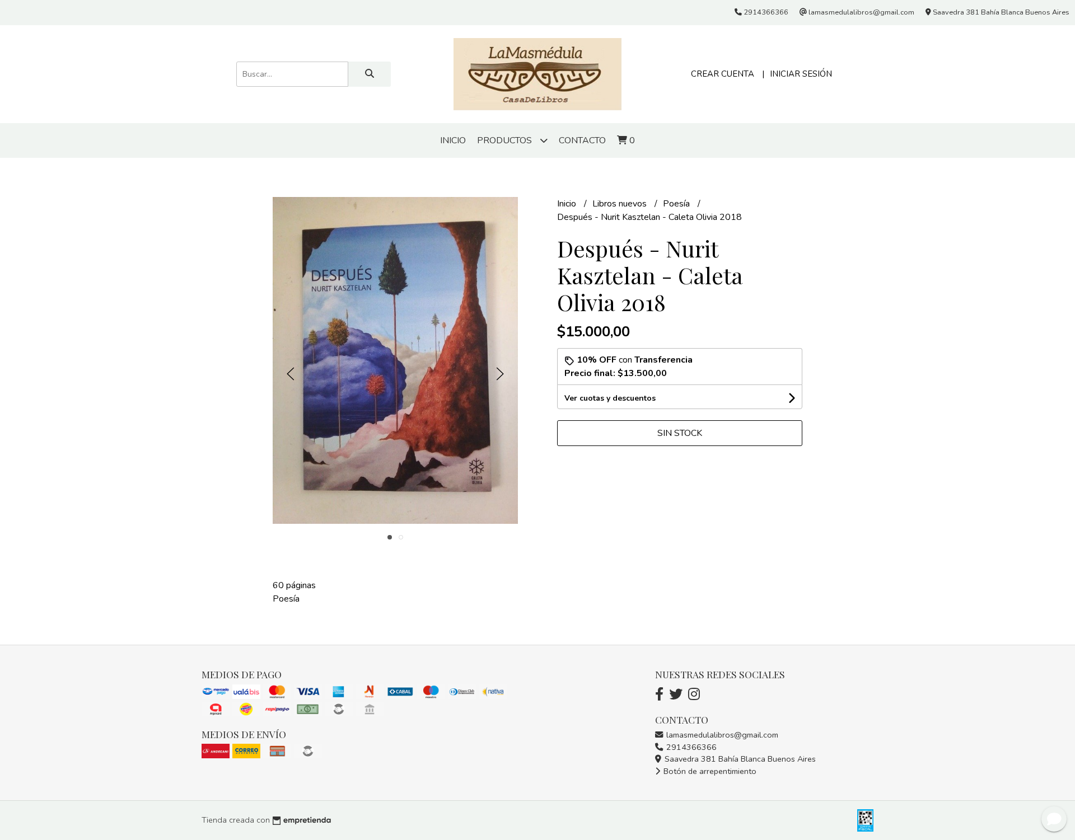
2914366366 (690, 747)
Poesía (677, 204)
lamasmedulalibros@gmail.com (721, 734)
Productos (505, 140)
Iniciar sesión (801, 73)
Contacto (582, 140)
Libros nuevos (620, 204)
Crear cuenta (722, 73)
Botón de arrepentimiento (708, 771)
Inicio (453, 140)
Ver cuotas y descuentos (610, 398)
